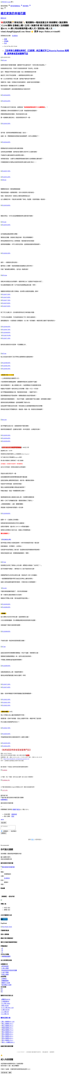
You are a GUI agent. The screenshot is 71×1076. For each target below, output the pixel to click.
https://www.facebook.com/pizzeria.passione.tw (16, 759)
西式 (12, 816)
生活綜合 (15, 35)
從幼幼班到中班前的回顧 (9, 970)
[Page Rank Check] (6, 926)
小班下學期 (5, 972)
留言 (18, 809)
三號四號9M (5, 1001)
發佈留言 (3, 833)
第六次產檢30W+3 (7, 1032)
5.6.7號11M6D (6, 1003)
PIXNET (23, 1052)
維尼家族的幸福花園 (13, 13)
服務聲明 (52, 1052)
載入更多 (3, 822)
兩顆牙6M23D (6, 999)
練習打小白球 (6, 982)
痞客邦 (14, 809)
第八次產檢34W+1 (7, 1036)
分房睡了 (4, 978)
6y (2, 991)
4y (2, 988)
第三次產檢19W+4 (7, 1025)
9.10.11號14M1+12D (8, 1007)
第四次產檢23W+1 (7, 1028)
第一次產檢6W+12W (8, 1021)
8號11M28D (5, 1005)
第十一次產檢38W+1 (8, 1042)
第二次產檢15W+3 (7, 1023)
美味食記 (14, 814)
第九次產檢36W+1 (7, 1038)
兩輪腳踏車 (5, 980)
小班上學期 (5, 968)
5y (2, 990)
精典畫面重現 (6, 956)
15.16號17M (5, 1014)
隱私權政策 (45, 1052)
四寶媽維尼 (4, 799)
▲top (2, 819)
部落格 (6, 41)
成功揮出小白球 (6, 985)
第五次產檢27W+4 (7, 1030)
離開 (10, 1072)
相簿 (5, 39)
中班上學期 (5, 974)
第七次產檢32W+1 (7, 1034)
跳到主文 (3, 18)
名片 (5, 43)
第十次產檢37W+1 (7, 1040)
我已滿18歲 (4, 1072)
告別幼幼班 (5, 966)
